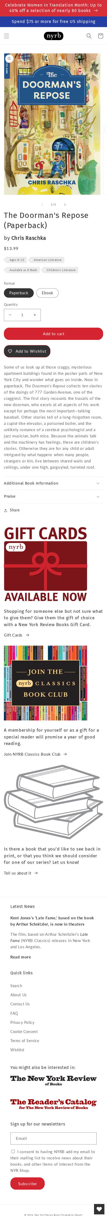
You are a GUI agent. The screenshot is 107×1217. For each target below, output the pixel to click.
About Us (18, 995)
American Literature (48, 259)
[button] (6, 36)
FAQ (14, 1013)
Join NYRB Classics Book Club (32, 754)
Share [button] (15, 510)
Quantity (11, 304)
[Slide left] (42, 204)
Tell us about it (17, 873)
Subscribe (27, 1183)
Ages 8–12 (17, 259)
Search (16, 985)
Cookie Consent (24, 1031)
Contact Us (20, 1004)
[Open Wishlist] (99, 1209)
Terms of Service (24, 1040)
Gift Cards (13, 635)
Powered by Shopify (72, 1215)
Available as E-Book (23, 270)
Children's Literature (61, 270)
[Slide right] (65, 204)
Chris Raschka (28, 238)
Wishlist (17, 1050)
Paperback (18, 293)
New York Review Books (48, 1215)
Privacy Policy (22, 1022)
